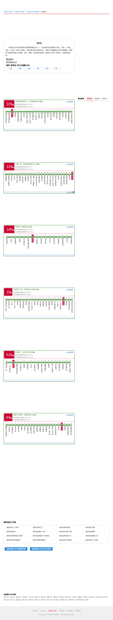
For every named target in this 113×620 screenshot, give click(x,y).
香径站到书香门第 (65, 531)
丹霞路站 (40, 427)
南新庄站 (42, 114)
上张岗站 (9, 427)
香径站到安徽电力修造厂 (15, 536)
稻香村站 (42, 176)
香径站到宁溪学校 (65, 540)
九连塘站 (37, 239)
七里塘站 (39, 114)
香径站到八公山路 (92, 540)
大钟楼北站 (22, 177)
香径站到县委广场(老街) (41, 536)
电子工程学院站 (50, 179)
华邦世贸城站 (21, 115)
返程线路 (70, 102)
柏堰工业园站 (70, 366)
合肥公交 (80, 597)
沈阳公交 (49, 597)
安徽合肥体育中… (6, 116)
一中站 (11, 301)
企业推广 (43, 611)
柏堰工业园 (27, 352)
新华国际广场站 (27, 116)
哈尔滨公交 (56, 600)
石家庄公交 (63, 600)
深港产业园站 (41, 366)
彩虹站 (24, 113)
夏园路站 (6, 176)
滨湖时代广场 (18, 289)
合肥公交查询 (19, 12)
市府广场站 (17, 177)
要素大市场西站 (6, 430)
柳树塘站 (7, 239)
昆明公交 (31, 600)
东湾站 (37, 301)
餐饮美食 (89, 98)
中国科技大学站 (36, 179)
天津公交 (24, 597)
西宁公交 (49, 600)
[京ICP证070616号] (53, 614)
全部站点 (69, 192)
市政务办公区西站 (72, 305)
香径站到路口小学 (39, 531)
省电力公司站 (31, 178)
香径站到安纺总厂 (65, 536)
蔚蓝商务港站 (18, 115)
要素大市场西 (18, 415)
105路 (10, 68)
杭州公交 (74, 597)
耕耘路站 (37, 427)
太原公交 (43, 597)
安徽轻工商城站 (8, 179)
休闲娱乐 (104, 98)
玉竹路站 (55, 364)
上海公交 (12, 597)
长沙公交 (6, 600)
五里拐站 (65, 114)
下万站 (50, 239)
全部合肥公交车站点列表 (41, 549)
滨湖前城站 (23, 302)
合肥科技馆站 (44, 178)
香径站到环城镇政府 (13, 540)
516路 (46, 68)
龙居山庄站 (51, 114)
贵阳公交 (24, 600)
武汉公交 (105, 597)
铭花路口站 (66, 365)
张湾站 (24, 427)
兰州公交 (43, 600)
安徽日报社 (28, 415)
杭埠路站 (63, 364)
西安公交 (37, 600)
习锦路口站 (12, 428)
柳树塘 (17, 227)
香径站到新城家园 (39, 540)
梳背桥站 (54, 239)
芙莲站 (52, 301)
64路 (55, 68)
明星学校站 (59, 114)
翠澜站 (15, 113)
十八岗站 (57, 302)
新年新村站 (20, 302)
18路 (37, 68)
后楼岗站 (41, 239)
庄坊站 (58, 427)
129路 (19, 68)
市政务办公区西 (29, 289)
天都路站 (43, 302)
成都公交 (18, 600)
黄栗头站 (18, 427)
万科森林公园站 (71, 116)
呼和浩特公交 (81, 600)
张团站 (21, 427)
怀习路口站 (24, 240)
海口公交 (12, 600)
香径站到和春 (90, 531)
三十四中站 (36, 114)
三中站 (14, 176)
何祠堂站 (46, 302)
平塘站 (19, 239)
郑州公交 (99, 597)
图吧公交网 (8, 12)
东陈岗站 (28, 176)
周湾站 (62, 113)
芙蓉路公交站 (49, 303)
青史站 (48, 113)
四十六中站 (14, 302)
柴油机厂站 (6, 365)
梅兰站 (67, 239)
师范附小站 (9, 302)
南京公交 (68, 597)
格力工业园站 (52, 366)
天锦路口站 (27, 428)
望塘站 (54, 113)
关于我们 (35, 611)
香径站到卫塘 (90, 527)
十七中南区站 (60, 303)
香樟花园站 (45, 365)
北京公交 (6, 597)
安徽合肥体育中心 (21, 101)
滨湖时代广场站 (6, 304)
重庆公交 (18, 597)
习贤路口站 (34, 365)
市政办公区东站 (61, 179)
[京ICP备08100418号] (67, 614)
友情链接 (70, 611)
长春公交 (55, 597)
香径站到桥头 (11, 531)
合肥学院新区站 (29, 304)
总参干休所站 (47, 178)
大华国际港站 (55, 303)
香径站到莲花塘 (64, 527)
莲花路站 (46, 427)
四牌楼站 (20, 176)
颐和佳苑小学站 (45, 116)
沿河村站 (45, 239)
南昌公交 (92, 597)
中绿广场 (18, 164)
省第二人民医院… (34, 179)
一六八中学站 (32, 303)
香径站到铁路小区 (92, 536)
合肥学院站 (39, 177)
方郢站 (34, 301)
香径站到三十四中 (13, 527)
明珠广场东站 (49, 429)
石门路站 (43, 427)
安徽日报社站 (64, 178)
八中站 (11, 239)
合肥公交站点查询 (33, 12)
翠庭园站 (15, 239)
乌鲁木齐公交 (72, 600)
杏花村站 (56, 114)
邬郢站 (26, 301)
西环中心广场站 (30, 116)
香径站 (12, 113)
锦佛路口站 (31, 428)
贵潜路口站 (33, 114)
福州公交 (86, 597)
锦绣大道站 (34, 428)
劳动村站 (11, 176)
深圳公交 (37, 597)
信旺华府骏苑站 (55, 179)
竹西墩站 (58, 239)
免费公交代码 (52, 611)
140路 (28, 68)
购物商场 (97, 98)
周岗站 (17, 301)
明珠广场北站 (52, 429)
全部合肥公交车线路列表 (16, 549)
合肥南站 (24, 227)
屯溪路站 (25, 176)
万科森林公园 (33, 101)
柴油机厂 (18, 352)
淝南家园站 (62, 240)
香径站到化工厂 (38, 527)
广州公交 (31, 597)
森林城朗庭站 (68, 115)
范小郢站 (40, 302)
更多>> (88, 600)
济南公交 (61, 597)
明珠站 (48, 364)
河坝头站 (15, 427)
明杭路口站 (59, 365)
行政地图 (78, 611)
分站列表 (62, 611)
